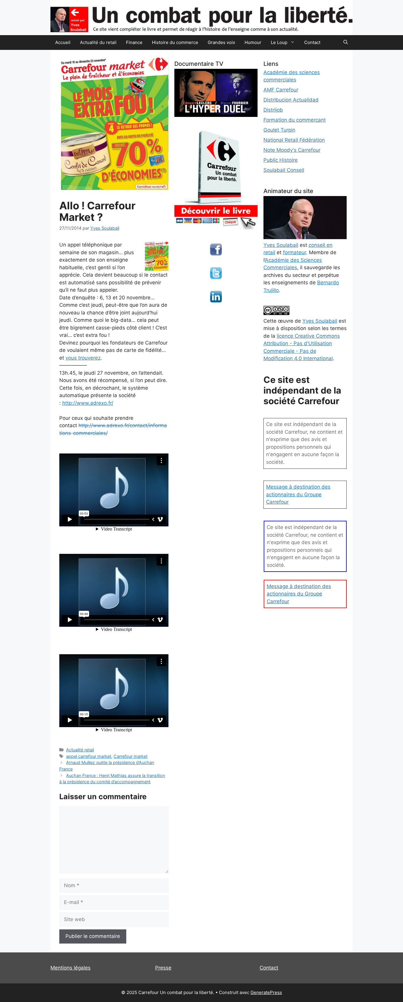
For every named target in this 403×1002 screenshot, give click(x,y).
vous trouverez (83, 358)
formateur (294, 252)
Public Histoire (280, 160)
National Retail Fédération (294, 140)
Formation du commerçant (294, 120)
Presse (163, 968)
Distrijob (273, 110)
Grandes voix (221, 42)
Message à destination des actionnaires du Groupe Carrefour (298, 494)
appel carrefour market (88, 756)
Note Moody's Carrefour (291, 150)
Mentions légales (70, 968)
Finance (134, 42)
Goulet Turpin (279, 130)
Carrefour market (131, 756)
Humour (253, 42)
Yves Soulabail (319, 321)
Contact (312, 42)
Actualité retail (80, 749)
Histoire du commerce (175, 42)
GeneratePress (266, 992)
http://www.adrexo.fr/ (87, 403)
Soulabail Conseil (283, 170)
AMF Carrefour (280, 90)
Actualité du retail (98, 42)
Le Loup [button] (279, 42)
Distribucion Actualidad (291, 100)
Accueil (63, 42)
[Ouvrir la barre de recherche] (346, 42)
